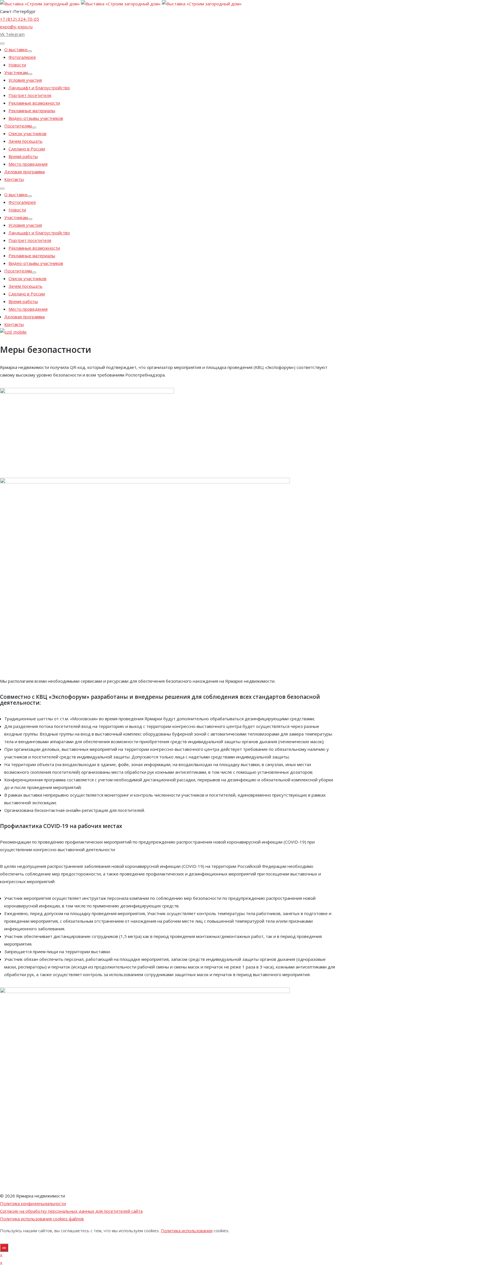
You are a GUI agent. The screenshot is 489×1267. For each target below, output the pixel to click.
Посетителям (18, 126)
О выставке (15, 49)
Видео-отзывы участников (35, 118)
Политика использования (187, 1230)
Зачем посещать (25, 141)
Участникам (16, 72)
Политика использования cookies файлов (42, 1218)
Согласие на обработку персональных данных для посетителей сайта (71, 1211)
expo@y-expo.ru (16, 26)
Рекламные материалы (31, 110)
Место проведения (28, 164)
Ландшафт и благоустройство (39, 87)
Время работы (23, 156)
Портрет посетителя (29, 95)
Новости (17, 65)
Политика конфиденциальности (33, 1203)
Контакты (14, 179)
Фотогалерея (22, 57)
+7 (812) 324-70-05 (19, 19)
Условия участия (25, 80)
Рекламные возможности (34, 103)
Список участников (27, 133)
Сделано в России (26, 149)
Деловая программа (24, 171)
